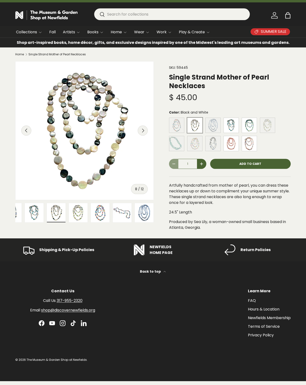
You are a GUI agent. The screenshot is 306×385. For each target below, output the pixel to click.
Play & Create (192, 32)
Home (116, 32)
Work (162, 32)
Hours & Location (263, 309)
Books (92, 32)
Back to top (151, 271)
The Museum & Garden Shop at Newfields (57, 360)
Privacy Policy (261, 335)
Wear (139, 32)
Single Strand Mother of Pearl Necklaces (57, 54)
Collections (26, 32)
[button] (288, 15)
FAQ (252, 300)
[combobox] (172, 14)
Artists (69, 32)
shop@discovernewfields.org (68, 310)
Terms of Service (264, 326)
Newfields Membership (269, 318)
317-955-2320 (69, 300)
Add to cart (250, 164)
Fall (52, 32)
